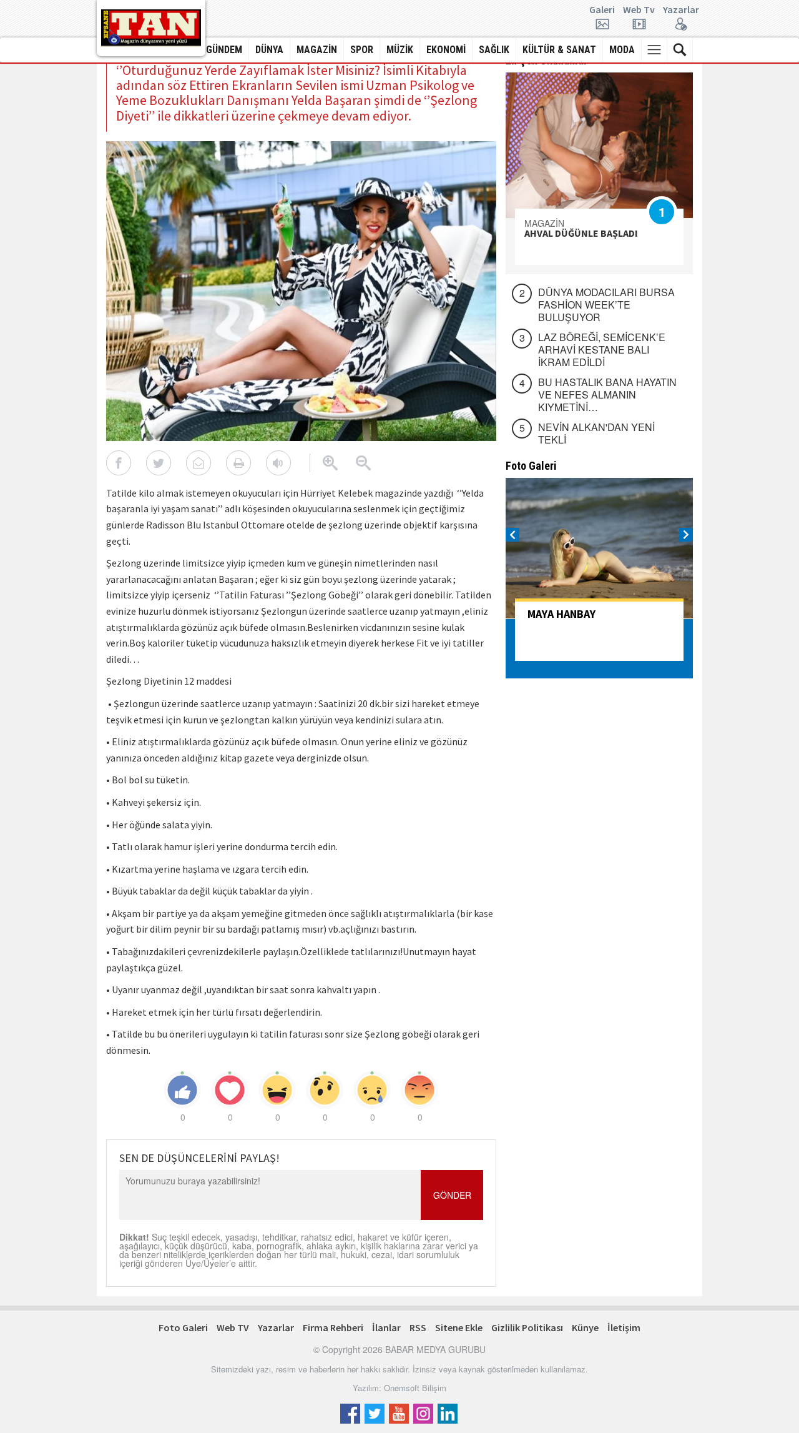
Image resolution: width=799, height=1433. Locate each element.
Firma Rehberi (333, 1327)
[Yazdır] (238, 462)
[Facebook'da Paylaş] (118, 462)
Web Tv (639, 10)
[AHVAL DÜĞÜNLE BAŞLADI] (599, 145)
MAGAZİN (317, 50)
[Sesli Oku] (278, 462)
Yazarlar (681, 10)
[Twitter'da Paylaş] (158, 462)
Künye (585, 1327)
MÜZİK (399, 50)
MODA (622, 50)
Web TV (233, 1327)
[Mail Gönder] (198, 462)
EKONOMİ (446, 50)
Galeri (602, 10)
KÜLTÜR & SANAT (559, 50)
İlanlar (386, 1327)
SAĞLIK (494, 50)
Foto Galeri (183, 1327)
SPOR (361, 50)
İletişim (623, 1327)
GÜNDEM (224, 50)
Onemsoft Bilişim (415, 1388)
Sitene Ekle (459, 1327)
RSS (417, 1327)
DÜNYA (269, 50)
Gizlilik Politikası (527, 1327)
